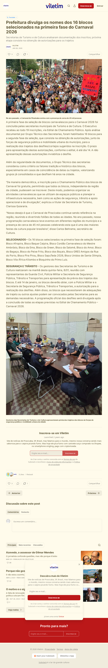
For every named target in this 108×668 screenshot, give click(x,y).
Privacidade (50, 649)
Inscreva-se (86, 5)
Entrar (100, 5)
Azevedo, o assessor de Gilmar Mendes (30, 552)
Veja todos (13, 609)
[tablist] (18, 512)
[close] (79, 564)
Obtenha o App (67, 656)
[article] (54, 558)
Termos (60, 649)
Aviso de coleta (71, 649)
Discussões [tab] (38, 545)
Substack (43, 662)
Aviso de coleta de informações (59, 606)
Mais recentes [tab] (25, 545)
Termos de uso (69, 604)
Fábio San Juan (23, 578)
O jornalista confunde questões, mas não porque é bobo (31, 556)
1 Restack (29, 474)
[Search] (68, 5)
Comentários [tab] (13, 512)
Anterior (16, 493)
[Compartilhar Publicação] (74, 5)
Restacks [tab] (25, 512)
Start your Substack (45, 656)
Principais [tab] (12, 545)
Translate (12, 17)
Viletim (15, 46)
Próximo (92, 493)
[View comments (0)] (18, 54)
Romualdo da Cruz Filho (23, 559)
